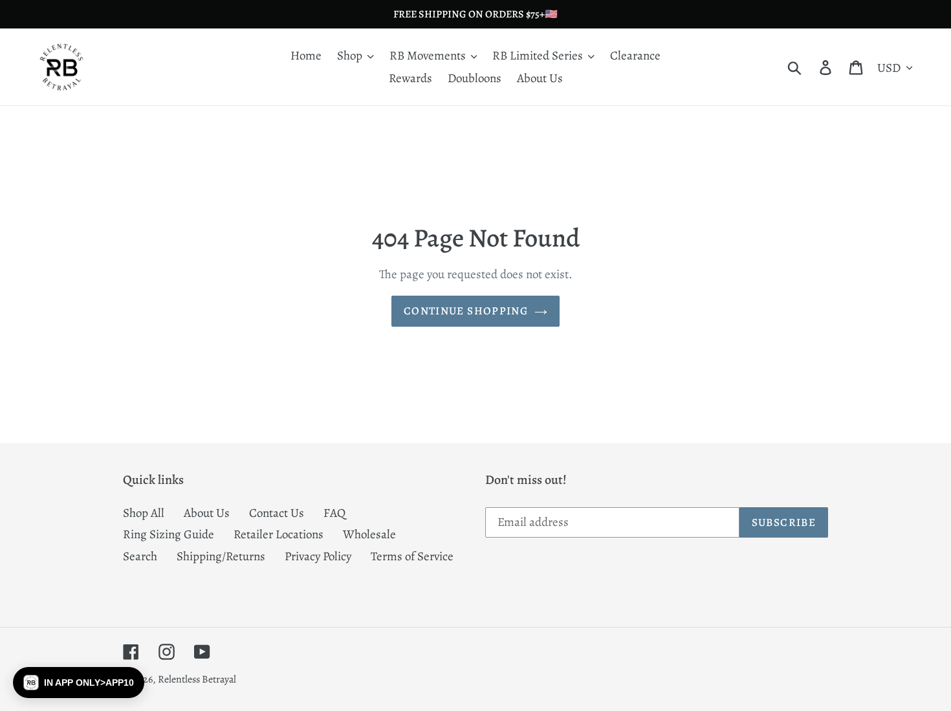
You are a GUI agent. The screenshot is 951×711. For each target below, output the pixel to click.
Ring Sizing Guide (168, 534)
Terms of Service (412, 556)
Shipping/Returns (221, 556)
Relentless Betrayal (197, 679)
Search (140, 556)
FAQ (334, 513)
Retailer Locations (278, 534)
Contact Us (276, 513)
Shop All (143, 513)
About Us (207, 513)
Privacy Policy (318, 556)
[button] (78, 682)
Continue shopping (466, 310)
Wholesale (369, 534)
